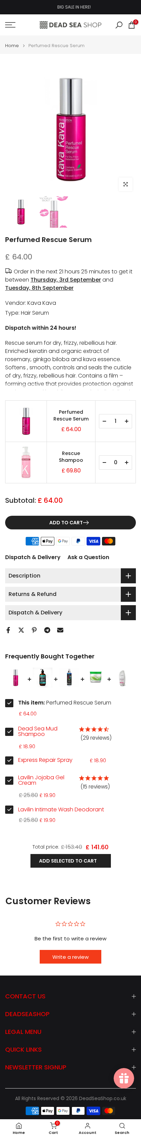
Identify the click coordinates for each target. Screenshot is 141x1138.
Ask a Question (88, 557)
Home (12, 45)
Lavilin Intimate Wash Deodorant (61, 809)
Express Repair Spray (45, 760)
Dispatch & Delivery (33, 557)
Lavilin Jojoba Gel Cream (41, 780)
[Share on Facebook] (8, 630)
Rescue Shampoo (71, 457)
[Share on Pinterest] (34, 630)
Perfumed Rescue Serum (71, 415)
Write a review (70, 957)
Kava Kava (41, 303)
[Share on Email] (60, 630)
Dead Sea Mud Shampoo (37, 731)
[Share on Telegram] (47, 630)
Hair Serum (35, 313)
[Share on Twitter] (21, 630)
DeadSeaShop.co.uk (102, 1098)
